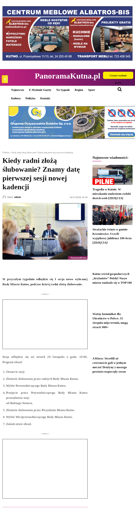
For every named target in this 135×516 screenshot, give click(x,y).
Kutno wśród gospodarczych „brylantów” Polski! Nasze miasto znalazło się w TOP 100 (112, 278)
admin (17, 197)
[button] (8, 33)
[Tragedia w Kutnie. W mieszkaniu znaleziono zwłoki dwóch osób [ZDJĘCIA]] (112, 175)
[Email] (30, 267)
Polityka (5, 152)
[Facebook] (5, 79)
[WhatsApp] (22, 267)
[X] (14, 267)
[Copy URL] (38, 267)
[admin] (4, 197)
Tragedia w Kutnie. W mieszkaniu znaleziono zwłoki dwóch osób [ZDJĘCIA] (111, 194)
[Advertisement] (45, 324)
